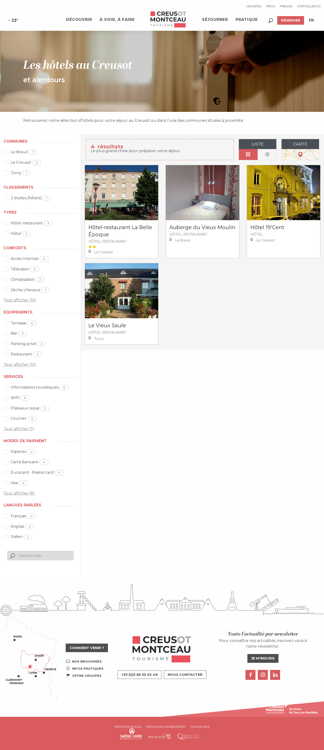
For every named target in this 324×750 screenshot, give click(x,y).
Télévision (23, 269)
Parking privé (27, 343)
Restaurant (25, 354)
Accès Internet (28, 258)
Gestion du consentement (166, 726)
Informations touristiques (38, 387)
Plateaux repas (28, 408)
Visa (18, 483)
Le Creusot (24, 162)
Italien (19, 536)
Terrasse (22, 323)
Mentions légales (128, 726)
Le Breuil (22, 152)
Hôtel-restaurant (30, 223)
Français (22, 516)
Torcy (19, 173)
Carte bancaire (28, 462)
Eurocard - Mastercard (35, 472)
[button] (271, 20)
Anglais (21, 526)
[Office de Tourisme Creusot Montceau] (168, 19)
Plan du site (200, 726)
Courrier (22, 418)
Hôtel (19, 233)
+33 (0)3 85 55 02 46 (139, 675)
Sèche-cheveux (28, 290)
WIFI (19, 397)
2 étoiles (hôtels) (29, 198)
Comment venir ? (86, 648)
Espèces (22, 451)
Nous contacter (185, 675)
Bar (17, 333)
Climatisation (26, 279)
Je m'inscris (263, 658)
